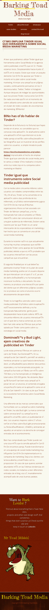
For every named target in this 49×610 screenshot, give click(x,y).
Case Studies (11, 29)
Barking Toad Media (25, 9)
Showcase (37, 25)
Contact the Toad (37, 29)
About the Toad (23, 25)
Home (10, 25)
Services (24, 29)
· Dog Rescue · (25, 34)
